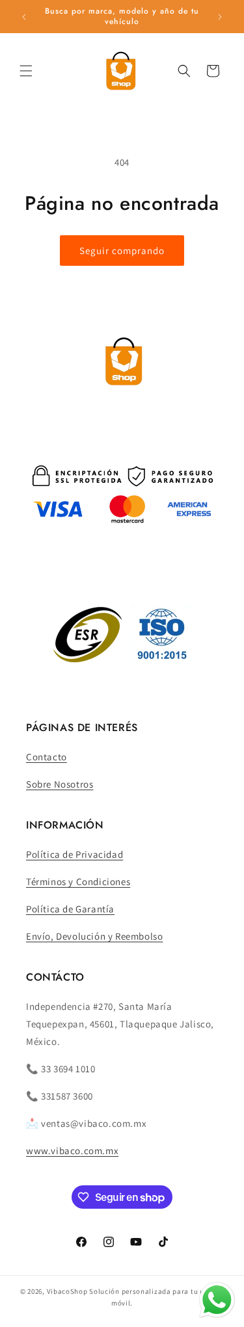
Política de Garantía (70, 909)
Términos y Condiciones (78, 881)
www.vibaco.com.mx (72, 1150)
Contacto (46, 757)
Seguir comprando (122, 250)
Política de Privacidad (74, 854)
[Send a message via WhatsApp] (217, 1300)
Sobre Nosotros (59, 784)
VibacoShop (68, 1291)
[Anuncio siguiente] (220, 17)
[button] (26, 71)
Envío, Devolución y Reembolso (94, 936)
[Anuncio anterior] (24, 17)
